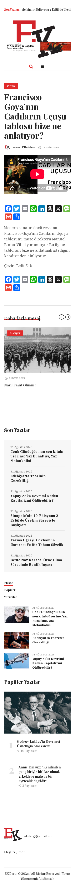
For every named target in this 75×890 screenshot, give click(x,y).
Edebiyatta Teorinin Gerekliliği (28, 478)
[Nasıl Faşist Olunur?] (37, 350)
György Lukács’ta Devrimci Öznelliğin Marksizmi (38, 743)
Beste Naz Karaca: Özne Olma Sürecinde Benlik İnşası (36, 562)
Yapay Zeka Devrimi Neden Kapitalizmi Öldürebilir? (34, 498)
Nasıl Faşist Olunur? (20, 385)
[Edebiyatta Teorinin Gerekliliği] (16, 640)
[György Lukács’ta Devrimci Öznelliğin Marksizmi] (37, 712)
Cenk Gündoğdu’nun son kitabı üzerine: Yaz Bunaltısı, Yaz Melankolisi (36, 456)
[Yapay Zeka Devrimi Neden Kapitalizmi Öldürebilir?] (16, 661)
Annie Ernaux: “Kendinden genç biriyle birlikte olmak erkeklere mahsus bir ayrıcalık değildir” (40, 774)
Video (11, 86)
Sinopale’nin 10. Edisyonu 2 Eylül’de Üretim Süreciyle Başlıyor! (34, 520)
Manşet (15, 333)
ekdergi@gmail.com (39, 836)
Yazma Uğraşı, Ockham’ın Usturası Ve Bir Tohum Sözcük (36, 542)
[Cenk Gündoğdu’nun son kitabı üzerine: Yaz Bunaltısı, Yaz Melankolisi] (16, 614)
